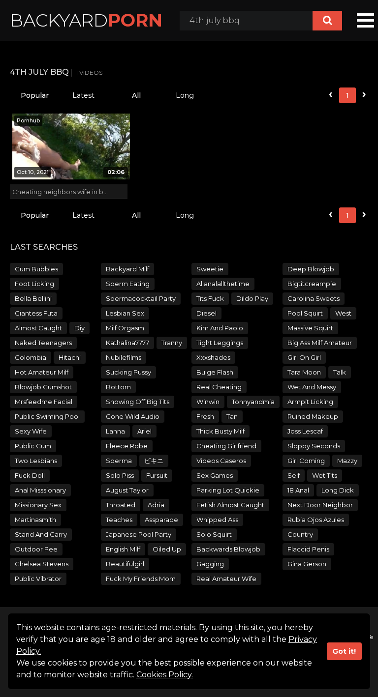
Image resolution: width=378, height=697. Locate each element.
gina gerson (306, 564)
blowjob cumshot (43, 387)
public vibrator (38, 578)
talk (339, 372)
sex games (214, 475)
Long (185, 95)
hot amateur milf (41, 372)
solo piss (120, 475)
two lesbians (36, 461)
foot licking (34, 284)
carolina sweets (313, 298)
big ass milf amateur (319, 343)
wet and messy (311, 387)
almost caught (38, 328)
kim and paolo (219, 328)
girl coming (306, 461)
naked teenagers (43, 343)
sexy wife (31, 431)
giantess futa (36, 313)
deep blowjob (310, 269)
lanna (115, 431)
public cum (33, 446)
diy (79, 328)
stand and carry (41, 534)
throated (120, 505)
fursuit (156, 475)
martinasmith (35, 519)
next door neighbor (320, 505)
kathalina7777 (127, 343)
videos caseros (221, 461)
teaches (119, 519)
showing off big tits (137, 402)
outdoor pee (36, 549)
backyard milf (127, 269)
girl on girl (304, 357)
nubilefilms (123, 357)
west (343, 313)
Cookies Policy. (164, 674)
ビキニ (153, 461)
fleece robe (127, 446)
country (300, 534)
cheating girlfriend (226, 446)
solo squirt (214, 534)
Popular (35, 95)
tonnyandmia (253, 402)
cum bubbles (36, 269)
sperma (119, 461)
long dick (337, 490)
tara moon (304, 372)
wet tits (324, 475)
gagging (210, 564)
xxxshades (213, 357)
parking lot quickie (227, 490)
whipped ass (217, 519)
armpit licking (310, 402)
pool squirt (305, 313)
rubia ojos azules (315, 519)
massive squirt (310, 328)
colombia (30, 357)
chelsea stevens (41, 564)
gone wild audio (132, 416)
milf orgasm (125, 328)
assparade (161, 519)
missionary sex (38, 505)
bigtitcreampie (311, 284)
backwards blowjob (228, 549)
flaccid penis (308, 549)
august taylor (127, 490)
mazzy (347, 461)
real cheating (219, 387)
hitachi (70, 357)
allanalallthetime (223, 284)
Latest (83, 95)
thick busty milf (220, 431)
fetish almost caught (230, 505)
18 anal (298, 490)
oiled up (167, 549)
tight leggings (219, 343)
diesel (206, 313)
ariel (144, 431)
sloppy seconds (313, 446)
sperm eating (128, 284)
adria (156, 505)
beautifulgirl (125, 564)
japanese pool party (138, 534)
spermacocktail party (141, 298)
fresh (205, 416)
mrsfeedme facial (43, 402)
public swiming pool (47, 416)
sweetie (209, 269)
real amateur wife (226, 578)
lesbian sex (125, 313)
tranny (171, 343)
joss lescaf (305, 431)
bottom (118, 387)
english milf (123, 549)
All (136, 95)
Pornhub (28, 120)
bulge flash (214, 372)
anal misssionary (40, 490)
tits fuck (210, 298)
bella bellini (33, 298)
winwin (208, 402)
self (293, 475)
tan (232, 416)
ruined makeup (312, 416)
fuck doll (30, 475)
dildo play (252, 298)
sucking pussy (128, 372)
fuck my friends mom (141, 578)
